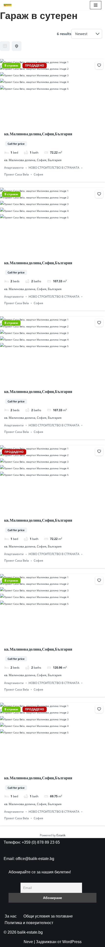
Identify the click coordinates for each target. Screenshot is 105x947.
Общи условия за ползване (48, 916)
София (38, 174)
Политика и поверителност (29, 923)
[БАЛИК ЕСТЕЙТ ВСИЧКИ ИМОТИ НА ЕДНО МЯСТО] (7, 5)
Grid (5, 46)
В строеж (11, 65)
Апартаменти (14, 168)
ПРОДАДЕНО (34, 65)
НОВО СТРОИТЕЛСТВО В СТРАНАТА (54, 168)
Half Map (16, 46)
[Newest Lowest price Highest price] (86, 34)
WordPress (72, 942)
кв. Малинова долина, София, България (38, 134)
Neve (28, 942)
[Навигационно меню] (95, 5)
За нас (11, 916)
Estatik (60, 835)
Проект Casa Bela (16, 174)
